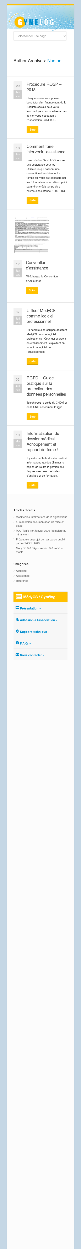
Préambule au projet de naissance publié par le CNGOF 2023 (40, 541)
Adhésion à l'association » (39, 620)
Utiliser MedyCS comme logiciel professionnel (41, 315)
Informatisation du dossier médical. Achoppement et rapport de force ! (43, 441)
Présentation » (30, 608)
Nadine (54, 60)
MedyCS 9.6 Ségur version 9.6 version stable (39, 550)
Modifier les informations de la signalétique (41, 517)
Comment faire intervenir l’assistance (46, 149)
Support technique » (34, 632)
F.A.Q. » (25, 643)
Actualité (21, 571)
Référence (22, 581)
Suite (32, 129)
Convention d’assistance (37, 265)
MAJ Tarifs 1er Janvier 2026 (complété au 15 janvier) (41, 532)
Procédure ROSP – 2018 (44, 86)
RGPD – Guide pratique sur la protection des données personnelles (46, 386)
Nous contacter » (32, 655)
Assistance (22, 576)
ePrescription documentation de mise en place (40, 524)
